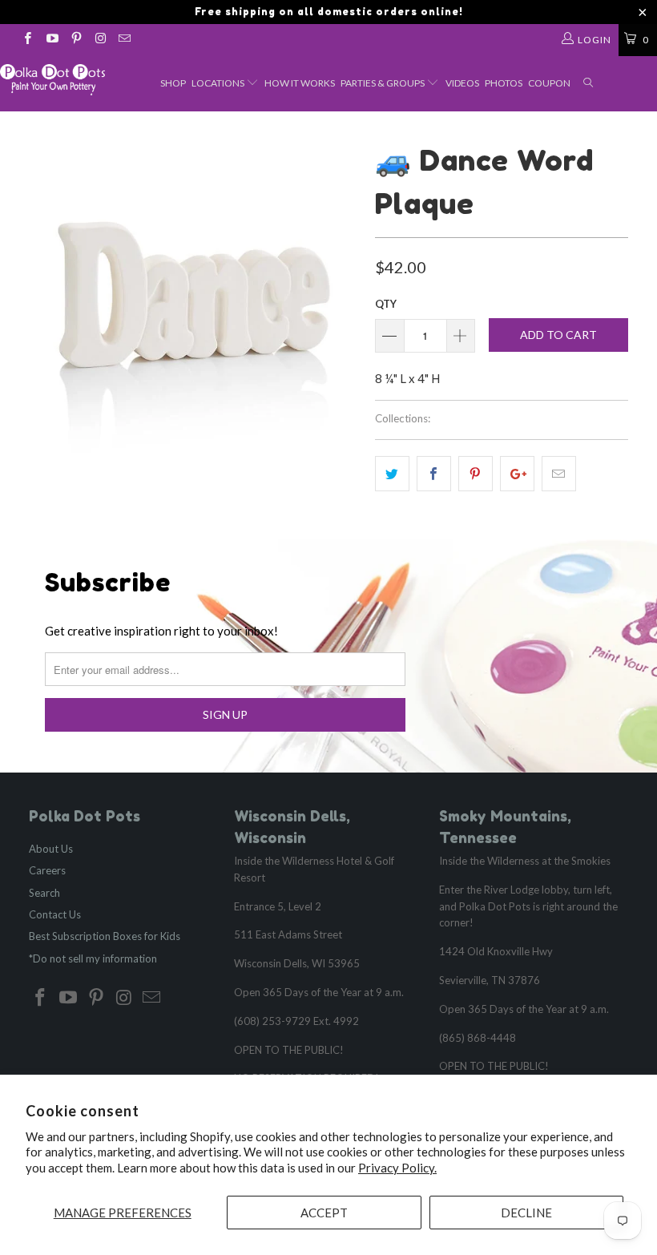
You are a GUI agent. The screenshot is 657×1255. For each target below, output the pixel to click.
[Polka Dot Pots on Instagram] (100, 40)
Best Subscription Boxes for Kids (104, 936)
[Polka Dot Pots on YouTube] (51, 40)
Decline (526, 1212)
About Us (51, 848)
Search (44, 892)
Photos (503, 83)
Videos (462, 83)
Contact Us (55, 914)
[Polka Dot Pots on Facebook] (27, 40)
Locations (218, 83)
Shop (173, 83)
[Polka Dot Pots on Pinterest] (76, 40)
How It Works (299, 83)
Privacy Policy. (397, 1167)
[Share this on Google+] (517, 473)
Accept (324, 1212)
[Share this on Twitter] (392, 473)
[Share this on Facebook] (434, 473)
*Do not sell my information (93, 958)
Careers (47, 870)
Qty (386, 303)
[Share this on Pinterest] (475, 473)
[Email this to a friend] (559, 473)
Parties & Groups (383, 83)
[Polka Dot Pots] (52, 79)
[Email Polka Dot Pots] (124, 40)
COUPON (549, 83)
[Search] (588, 83)
